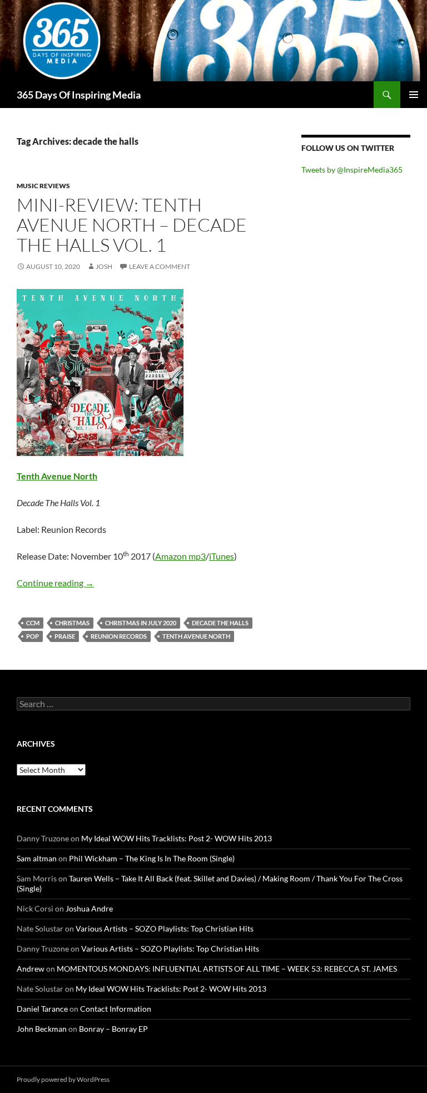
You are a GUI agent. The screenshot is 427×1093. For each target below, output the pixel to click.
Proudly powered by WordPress (63, 1079)
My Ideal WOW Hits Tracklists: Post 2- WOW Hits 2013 (176, 838)
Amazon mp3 (180, 556)
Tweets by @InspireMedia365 (352, 169)
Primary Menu (413, 94)
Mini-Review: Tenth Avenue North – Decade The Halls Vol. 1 (132, 224)
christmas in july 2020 (140, 622)
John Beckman (42, 1028)
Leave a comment (159, 266)
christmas (72, 622)
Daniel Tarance (42, 1008)
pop (32, 636)
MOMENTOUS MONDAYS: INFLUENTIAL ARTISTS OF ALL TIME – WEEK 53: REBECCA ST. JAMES (227, 968)
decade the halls (220, 622)
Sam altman (37, 858)
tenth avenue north (196, 636)
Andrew (30, 968)
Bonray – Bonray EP (113, 1028)
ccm (32, 622)
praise (64, 636)
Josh (104, 266)
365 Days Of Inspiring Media (79, 95)
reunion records (119, 636)
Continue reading (55, 582)
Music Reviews (43, 186)
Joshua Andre (89, 908)
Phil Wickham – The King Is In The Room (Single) (152, 858)
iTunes (221, 556)
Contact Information (115, 1008)
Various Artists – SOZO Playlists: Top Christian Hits (165, 928)
